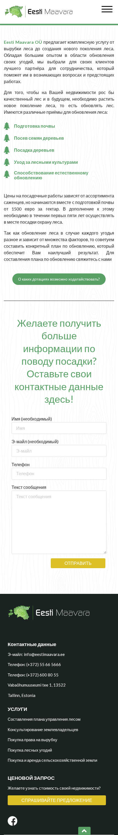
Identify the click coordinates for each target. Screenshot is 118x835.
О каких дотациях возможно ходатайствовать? (59, 279)
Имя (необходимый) (32, 418)
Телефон (21, 464)
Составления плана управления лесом (44, 719)
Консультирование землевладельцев (43, 729)
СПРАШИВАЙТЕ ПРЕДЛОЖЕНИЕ (56, 800)
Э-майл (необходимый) (35, 441)
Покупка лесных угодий (30, 750)
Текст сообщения (29, 487)
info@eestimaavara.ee (44, 654)
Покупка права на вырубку (32, 739)
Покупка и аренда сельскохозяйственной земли (52, 760)
